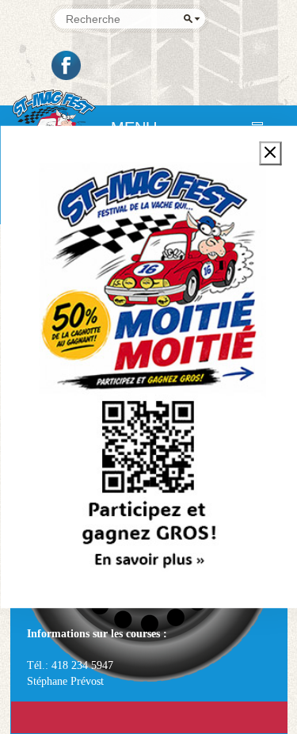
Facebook (67, 65)
